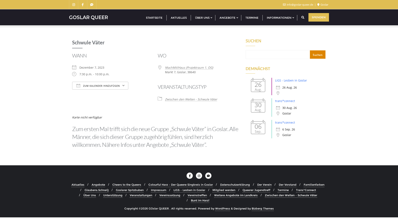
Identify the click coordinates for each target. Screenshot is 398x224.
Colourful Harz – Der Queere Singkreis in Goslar (180, 184)
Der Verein (264, 184)
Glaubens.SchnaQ (97, 190)
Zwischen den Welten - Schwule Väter (191, 99)
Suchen (253, 41)
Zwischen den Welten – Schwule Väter (291, 195)
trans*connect (285, 101)
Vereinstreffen (197, 195)
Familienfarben (314, 184)
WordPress (222, 208)
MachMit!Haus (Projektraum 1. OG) (189, 67)
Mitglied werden (223, 190)
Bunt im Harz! (200, 200)
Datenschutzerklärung (235, 184)
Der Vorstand (287, 184)
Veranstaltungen (141, 195)
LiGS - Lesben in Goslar (291, 80)
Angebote (98, 184)
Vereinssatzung (169, 195)
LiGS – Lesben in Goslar (189, 190)
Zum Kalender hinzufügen (101, 85)
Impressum (158, 190)
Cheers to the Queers (126, 184)
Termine (283, 190)
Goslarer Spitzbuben (130, 190)
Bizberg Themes (263, 208)
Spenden (319, 17)
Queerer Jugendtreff (256, 190)
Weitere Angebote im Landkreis (236, 195)
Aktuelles (78, 184)
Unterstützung (113, 195)
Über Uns (89, 195)
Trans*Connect (306, 190)
